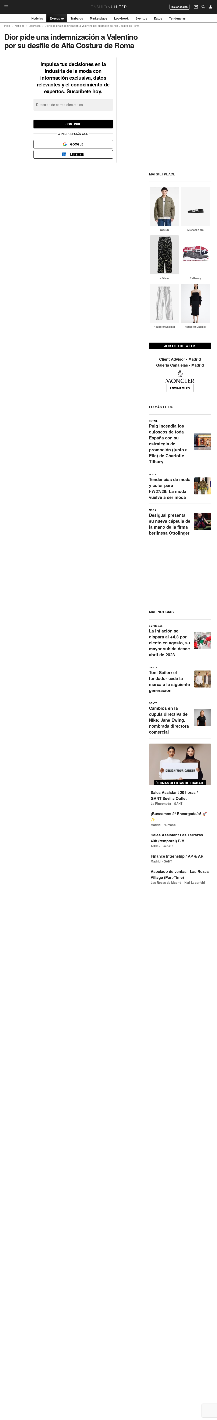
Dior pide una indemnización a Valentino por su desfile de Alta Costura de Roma (92, 25)
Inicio (7, 25)
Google (76, 144)
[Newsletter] (196, 6)
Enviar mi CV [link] (180, 388)
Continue (73, 124)
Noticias (19, 25)
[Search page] (203, 6)
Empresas (34, 25)
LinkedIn (77, 154)
